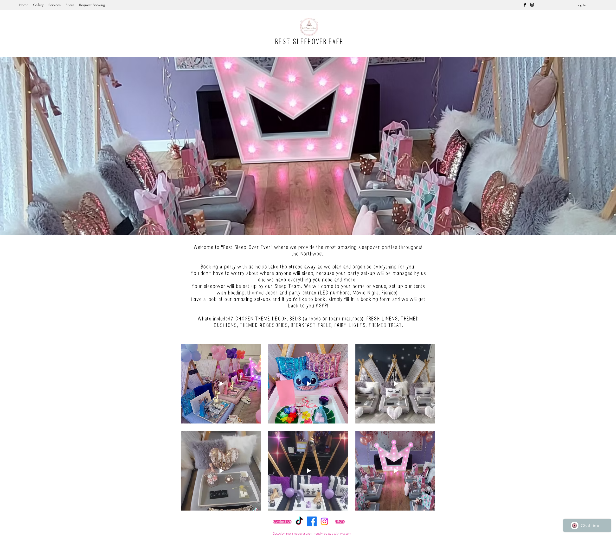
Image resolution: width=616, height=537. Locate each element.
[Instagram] (532, 4)
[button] (305, 145)
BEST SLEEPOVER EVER (309, 42)
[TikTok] (299, 521)
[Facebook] (524, 4)
